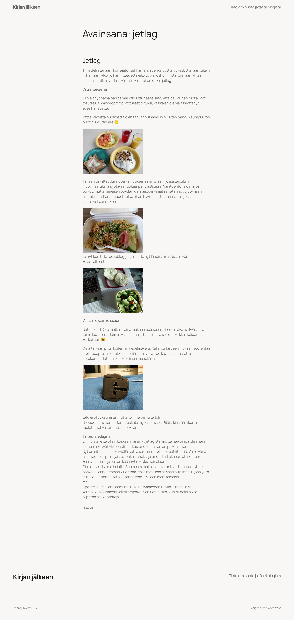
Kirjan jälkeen (26, 7)
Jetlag (92, 60)
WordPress (274, 608)
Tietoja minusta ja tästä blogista (255, 7)
